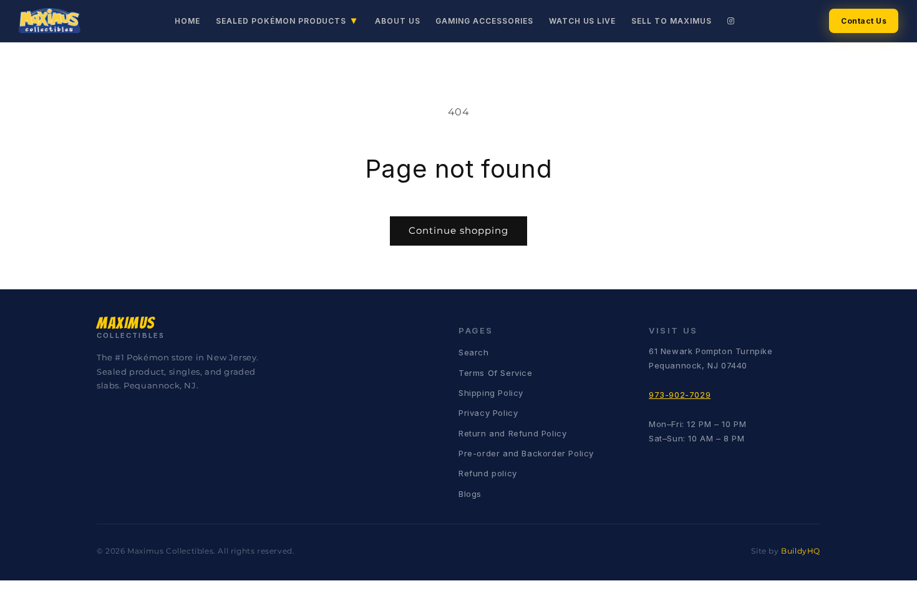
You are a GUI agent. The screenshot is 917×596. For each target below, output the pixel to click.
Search (473, 352)
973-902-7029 (680, 395)
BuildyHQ (800, 550)
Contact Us (863, 21)
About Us (397, 21)
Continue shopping (458, 230)
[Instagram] (731, 21)
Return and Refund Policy (512, 433)
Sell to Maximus (671, 21)
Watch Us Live (582, 21)
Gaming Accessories (484, 21)
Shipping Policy (490, 393)
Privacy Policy (488, 413)
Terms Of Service (495, 373)
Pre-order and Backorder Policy (526, 453)
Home (187, 21)
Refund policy (487, 473)
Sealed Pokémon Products (286, 20)
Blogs (470, 494)
